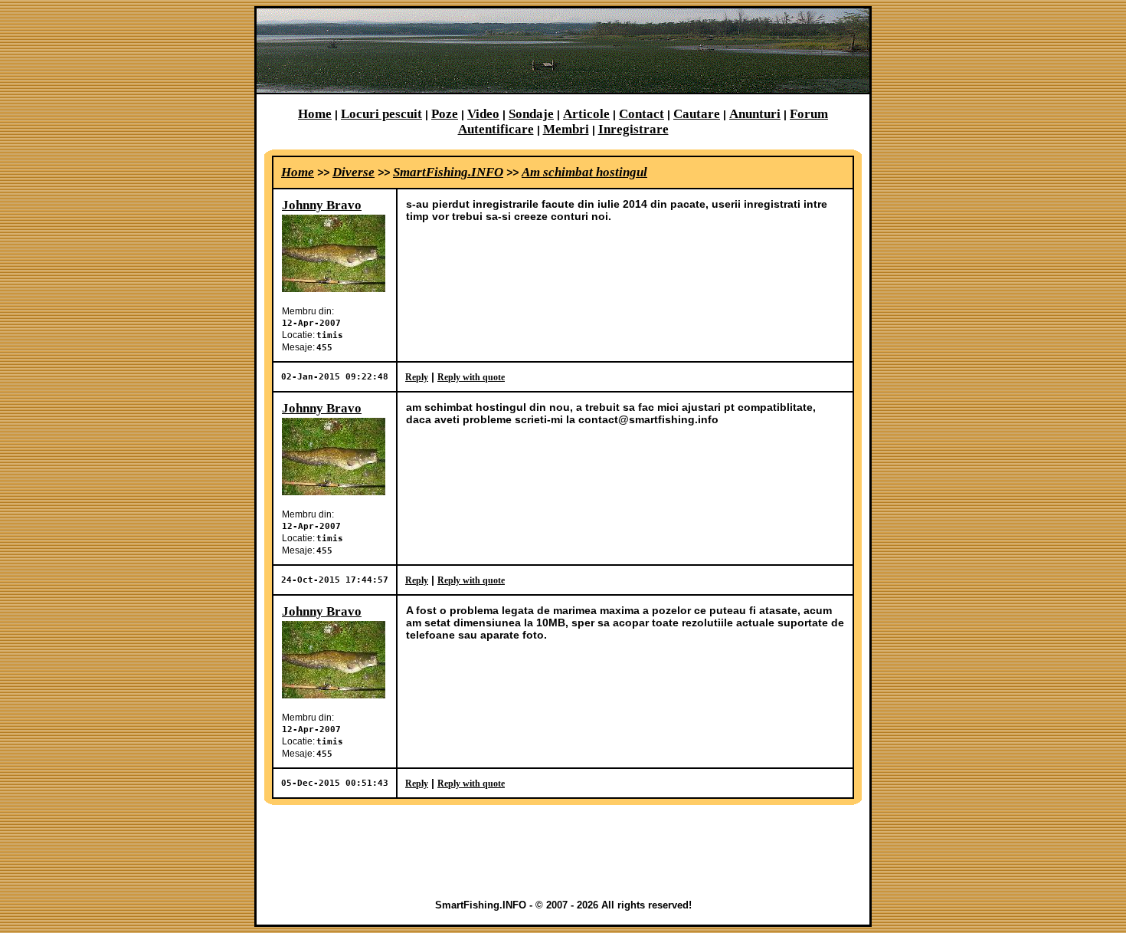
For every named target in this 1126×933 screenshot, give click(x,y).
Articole (586, 114)
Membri (566, 129)
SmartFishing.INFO (448, 172)
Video (483, 114)
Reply (416, 377)
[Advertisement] (563, 851)
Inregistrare (633, 129)
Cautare (696, 114)
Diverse (353, 172)
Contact (641, 114)
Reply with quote (471, 377)
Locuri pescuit (381, 114)
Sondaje (531, 114)
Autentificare (496, 129)
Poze (444, 114)
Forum (809, 114)
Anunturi (755, 114)
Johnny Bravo (322, 205)
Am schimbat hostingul (584, 172)
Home (315, 114)
